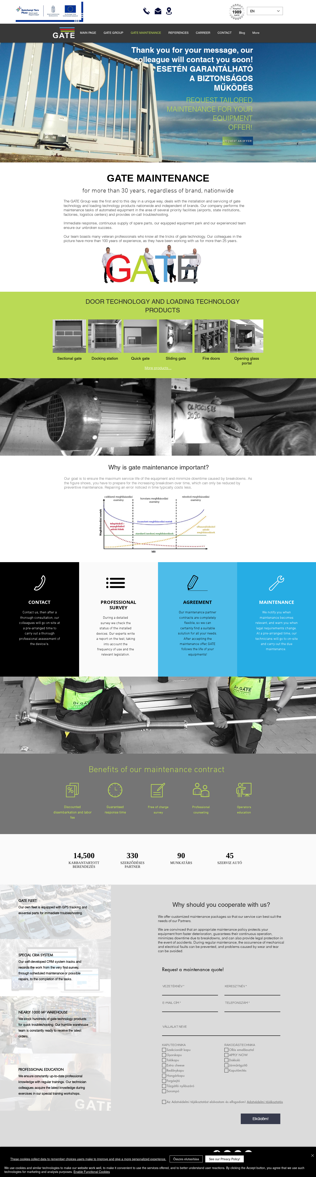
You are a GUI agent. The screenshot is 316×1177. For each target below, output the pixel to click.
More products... (158, 368)
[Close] (312, 1156)
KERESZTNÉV (235, 986)
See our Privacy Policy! (224, 1159)
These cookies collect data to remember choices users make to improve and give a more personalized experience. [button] (88, 1159)
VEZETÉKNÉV (173, 986)
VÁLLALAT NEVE (175, 1026)
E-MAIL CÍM (171, 1002)
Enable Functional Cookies (92, 1171)
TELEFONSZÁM (236, 1002)
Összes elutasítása (186, 1159)
